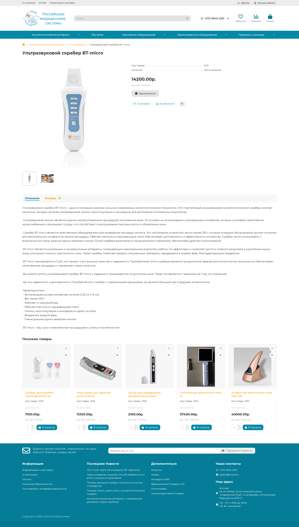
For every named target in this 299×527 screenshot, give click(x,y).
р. (243, 3)
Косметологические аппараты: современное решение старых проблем (114, 500)
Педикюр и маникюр (251, 34)
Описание (32, 198)
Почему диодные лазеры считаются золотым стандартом (115, 484)
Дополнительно (164, 463)
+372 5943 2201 (214, 18)
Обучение (97, 34)
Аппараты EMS (160, 479)
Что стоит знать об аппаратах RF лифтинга (113, 470)
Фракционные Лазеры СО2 (167, 484)
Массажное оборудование (139, 34)
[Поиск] (187, 18)
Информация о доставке (62, 3)
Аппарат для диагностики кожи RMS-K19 (251, 394)
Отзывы (52, 198)
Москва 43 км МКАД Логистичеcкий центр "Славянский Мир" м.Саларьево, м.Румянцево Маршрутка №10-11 (247, 493)
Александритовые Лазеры (167, 493)
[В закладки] (66, 348)
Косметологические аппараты (50, 34)
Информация (32, 463)
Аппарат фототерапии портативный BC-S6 (39, 394)
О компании (28, 3)
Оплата (42, 3)
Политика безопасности (37, 484)
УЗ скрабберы (77, 44)
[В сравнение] (66, 355)
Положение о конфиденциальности (44, 488)
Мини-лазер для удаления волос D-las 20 (94, 394)
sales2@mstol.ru (229, 474)
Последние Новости (103, 463)
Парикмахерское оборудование (197, 34)
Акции (155, 474)
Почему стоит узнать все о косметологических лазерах (116, 492)
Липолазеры (159, 488)
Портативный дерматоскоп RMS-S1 (201, 394)
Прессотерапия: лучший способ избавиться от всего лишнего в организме (116, 476)
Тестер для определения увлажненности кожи (144, 394)
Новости (156, 470)
